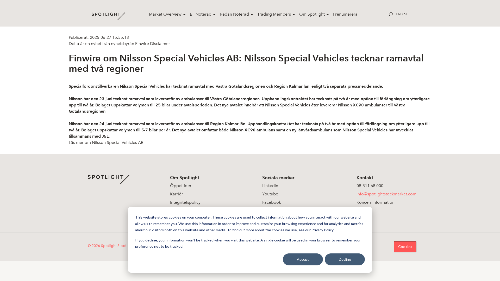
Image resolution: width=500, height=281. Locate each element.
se (406, 14)
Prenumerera (345, 14)
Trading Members (274, 14)
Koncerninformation (376, 202)
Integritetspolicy (185, 202)
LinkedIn (270, 185)
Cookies (405, 247)
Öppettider (180, 185)
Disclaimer (159, 43)
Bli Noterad (200, 14)
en (398, 14)
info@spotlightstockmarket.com (386, 193)
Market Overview (165, 14)
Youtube (270, 193)
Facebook (271, 202)
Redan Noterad (234, 14)
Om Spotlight (312, 14)
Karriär (176, 193)
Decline (345, 259)
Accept (303, 259)
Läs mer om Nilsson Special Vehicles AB (106, 142)
